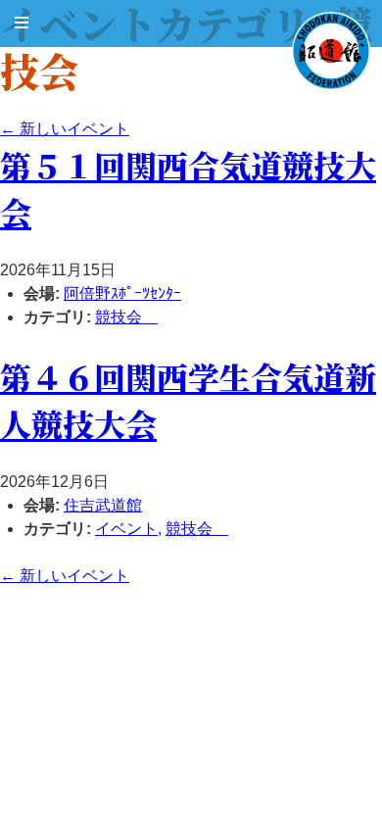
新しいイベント (64, 129)
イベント (126, 528)
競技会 (126, 317)
